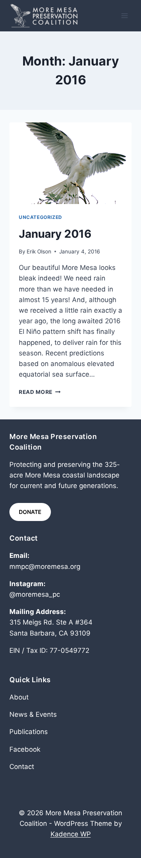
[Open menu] (124, 15)
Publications (28, 732)
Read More (40, 392)
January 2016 (55, 233)
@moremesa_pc (34, 594)
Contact (21, 767)
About (19, 697)
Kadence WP (71, 834)
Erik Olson (39, 251)
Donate (30, 511)
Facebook (24, 749)
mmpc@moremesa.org (44, 566)
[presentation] (70, 163)
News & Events (33, 714)
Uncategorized (40, 217)
